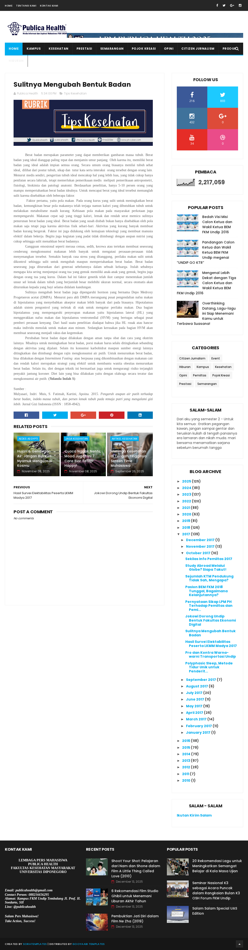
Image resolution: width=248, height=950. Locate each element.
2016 (186, 740)
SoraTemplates (35, 944)
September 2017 (201, 679)
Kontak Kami (49, 6)
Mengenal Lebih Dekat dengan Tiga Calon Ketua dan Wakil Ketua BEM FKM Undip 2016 (206, 283)
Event (215, 358)
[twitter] (224, 5)
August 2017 (197, 686)
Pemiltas (199, 375)
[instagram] (240, 5)
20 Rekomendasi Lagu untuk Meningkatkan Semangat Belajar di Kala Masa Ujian (217, 865)
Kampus (34, 49)
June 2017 (195, 699)
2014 (186, 754)
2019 (186, 520)
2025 (187, 481)
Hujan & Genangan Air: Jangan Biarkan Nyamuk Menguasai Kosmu (34, 458)
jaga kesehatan (76, 439)
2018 (186, 527)
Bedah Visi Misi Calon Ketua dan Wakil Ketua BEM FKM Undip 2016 (217, 224)
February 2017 (199, 726)
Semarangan (112, 49)
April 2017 (195, 712)
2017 (186, 534)
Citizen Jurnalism (198, 49)
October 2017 (198, 553)
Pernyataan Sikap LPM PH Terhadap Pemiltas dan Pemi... (208, 605)
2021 (186, 507)
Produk (230, 49)
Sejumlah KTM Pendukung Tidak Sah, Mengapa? (209, 578)
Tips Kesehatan (75, 93)
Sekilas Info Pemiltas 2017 (208, 558)
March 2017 (196, 719)
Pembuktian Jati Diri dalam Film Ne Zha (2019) (135, 919)
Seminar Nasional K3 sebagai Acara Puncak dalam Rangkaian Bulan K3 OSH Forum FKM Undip (216, 890)
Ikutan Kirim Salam (194, 815)
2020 (187, 514)
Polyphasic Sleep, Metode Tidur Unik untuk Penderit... (209, 667)
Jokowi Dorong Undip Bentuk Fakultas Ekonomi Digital (210, 620)
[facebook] (217, 5)
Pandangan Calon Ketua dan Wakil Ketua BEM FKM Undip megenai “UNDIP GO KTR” (205, 252)
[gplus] (232, 5)
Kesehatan (59, 49)
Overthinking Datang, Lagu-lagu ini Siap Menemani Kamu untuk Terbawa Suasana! (206, 313)
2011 (186, 773)
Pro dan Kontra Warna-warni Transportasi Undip (210, 654)
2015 (186, 747)
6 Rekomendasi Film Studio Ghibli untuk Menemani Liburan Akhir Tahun (134, 895)
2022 (187, 501)
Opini (169, 49)
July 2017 (194, 692)
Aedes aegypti (28, 439)
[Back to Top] (239, 944)
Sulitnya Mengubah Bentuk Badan (210, 633)
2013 (186, 760)
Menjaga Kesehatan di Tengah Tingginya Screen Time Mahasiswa (129, 458)
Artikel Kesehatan (124, 439)
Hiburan (16, 61)
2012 (186, 767)
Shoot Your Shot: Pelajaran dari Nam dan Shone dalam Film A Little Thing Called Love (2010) (135, 868)
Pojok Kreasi (144, 49)
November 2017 (200, 546)
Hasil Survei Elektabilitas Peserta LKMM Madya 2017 (211, 643)
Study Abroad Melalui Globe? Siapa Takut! (205, 567)
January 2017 (198, 732)
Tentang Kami (26, 6)
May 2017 (194, 706)
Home (8, 6)
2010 (186, 780)
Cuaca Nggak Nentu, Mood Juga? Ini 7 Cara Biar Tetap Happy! (82, 458)
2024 (187, 487)
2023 (187, 494)
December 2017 (200, 539)
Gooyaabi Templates (88, 944)
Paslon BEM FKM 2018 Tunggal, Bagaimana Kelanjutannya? (206, 591)
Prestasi (84, 49)
